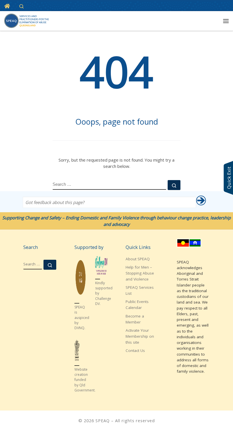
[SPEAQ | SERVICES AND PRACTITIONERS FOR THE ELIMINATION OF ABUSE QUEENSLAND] (26, 20)
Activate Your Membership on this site (140, 336)
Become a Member (135, 319)
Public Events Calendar (137, 304)
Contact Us (135, 350)
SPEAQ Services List (140, 290)
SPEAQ (102, 420)
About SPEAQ (138, 258)
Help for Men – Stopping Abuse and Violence (140, 273)
